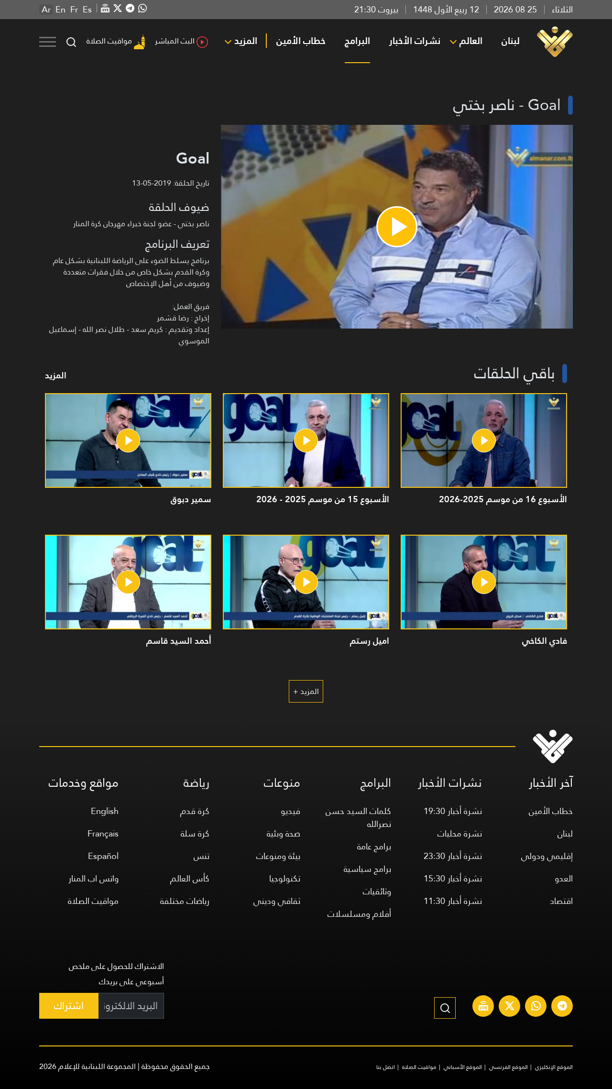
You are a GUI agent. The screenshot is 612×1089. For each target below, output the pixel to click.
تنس (201, 856)
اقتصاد (561, 901)
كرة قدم (194, 811)
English (105, 811)
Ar (46, 9)
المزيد (245, 41)
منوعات (282, 782)
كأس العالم (189, 878)
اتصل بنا (385, 1067)
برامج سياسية (367, 869)
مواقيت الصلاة (109, 41)
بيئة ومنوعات (278, 856)
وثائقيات (377, 891)
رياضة (196, 782)
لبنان (511, 41)
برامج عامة (374, 846)
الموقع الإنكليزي (554, 1067)
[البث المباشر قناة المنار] (483, 1007)
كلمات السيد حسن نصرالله (358, 817)
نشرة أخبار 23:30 (453, 856)
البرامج (357, 41)
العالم (470, 41)
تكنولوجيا (284, 878)
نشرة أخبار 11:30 (453, 901)
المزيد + (306, 691)
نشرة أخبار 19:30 (453, 811)
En (60, 9)
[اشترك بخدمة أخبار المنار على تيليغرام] (562, 1007)
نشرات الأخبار (414, 41)
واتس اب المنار (93, 878)
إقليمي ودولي (547, 856)
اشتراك (69, 1005)
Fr (74, 9)
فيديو (290, 811)
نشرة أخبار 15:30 (453, 878)
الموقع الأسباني (463, 1067)
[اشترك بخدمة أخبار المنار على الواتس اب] (536, 1007)
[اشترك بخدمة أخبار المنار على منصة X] (509, 1007)
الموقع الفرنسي (508, 1067)
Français (103, 833)
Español (103, 856)
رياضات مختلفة (184, 901)
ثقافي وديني (276, 901)
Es (87, 9)
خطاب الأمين (301, 41)
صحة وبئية (283, 833)
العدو (564, 878)
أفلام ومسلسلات (359, 914)
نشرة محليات (459, 833)
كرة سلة (195, 833)
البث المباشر (175, 41)
